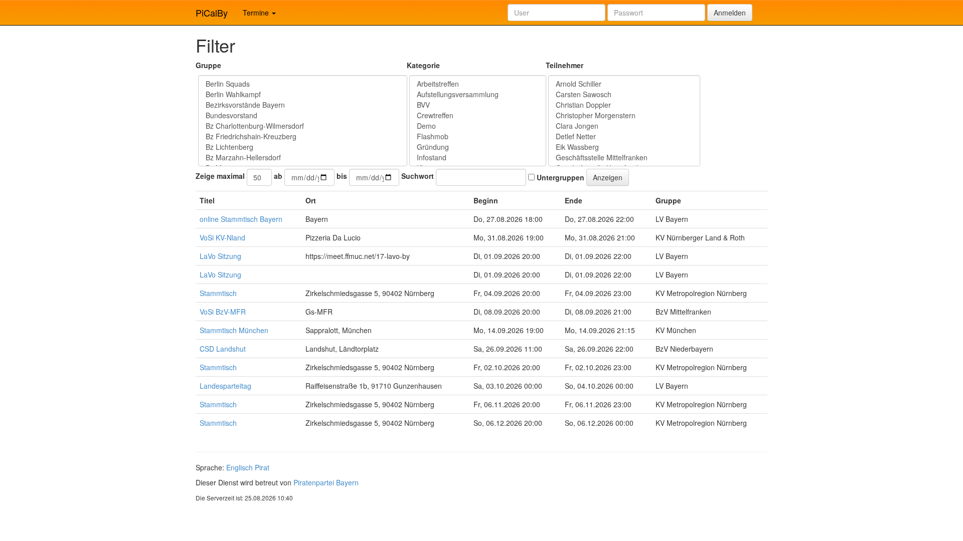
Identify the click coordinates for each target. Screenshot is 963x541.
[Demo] (478, 126)
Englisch (239, 467)
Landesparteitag (225, 386)
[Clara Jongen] (624, 126)
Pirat (262, 467)
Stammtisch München (234, 330)
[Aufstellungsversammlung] (478, 94)
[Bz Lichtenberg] (303, 147)
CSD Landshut (223, 349)
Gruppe (208, 65)
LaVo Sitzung (220, 256)
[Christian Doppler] (624, 105)
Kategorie (423, 65)
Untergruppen (559, 177)
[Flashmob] (478, 136)
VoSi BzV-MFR (223, 312)
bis (342, 176)
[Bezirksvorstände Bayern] (303, 105)
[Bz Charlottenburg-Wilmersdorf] (303, 126)
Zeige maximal (220, 176)
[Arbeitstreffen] (478, 84)
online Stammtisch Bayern (241, 219)
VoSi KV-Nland (222, 237)
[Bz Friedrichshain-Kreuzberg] (303, 136)
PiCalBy (212, 12)
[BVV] (478, 105)
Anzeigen (607, 177)
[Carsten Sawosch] (624, 94)
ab (278, 176)
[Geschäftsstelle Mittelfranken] (624, 157)
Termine (257, 13)
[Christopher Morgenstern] (624, 115)
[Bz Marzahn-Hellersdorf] (303, 157)
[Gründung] (478, 147)
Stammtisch (218, 293)
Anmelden (730, 13)
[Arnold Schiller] (624, 84)
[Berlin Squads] (303, 84)
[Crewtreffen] (478, 115)
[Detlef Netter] (624, 136)
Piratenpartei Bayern (326, 482)
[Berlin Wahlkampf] (303, 94)
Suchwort (417, 176)
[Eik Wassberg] (624, 147)
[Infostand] (478, 157)
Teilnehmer (564, 65)
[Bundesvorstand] (303, 115)
